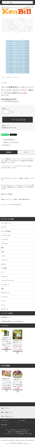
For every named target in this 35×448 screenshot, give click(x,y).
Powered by (7, 443)
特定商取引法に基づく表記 (9, 127)
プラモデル (8, 77)
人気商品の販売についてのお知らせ (12, 321)
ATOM (30, 433)
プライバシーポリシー (8, 433)
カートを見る (21, 420)
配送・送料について (24, 429)
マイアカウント (4, 420)
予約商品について (6, 317)
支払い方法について (14, 429)
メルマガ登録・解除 (19, 433)
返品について (5, 125)
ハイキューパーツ (16, 77)
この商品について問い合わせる (10, 142)
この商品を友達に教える (8, 139)
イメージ (26, 152)
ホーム (3, 77)
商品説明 (8, 152)
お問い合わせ (4, 424)
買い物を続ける (6, 145)
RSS (27, 433)
